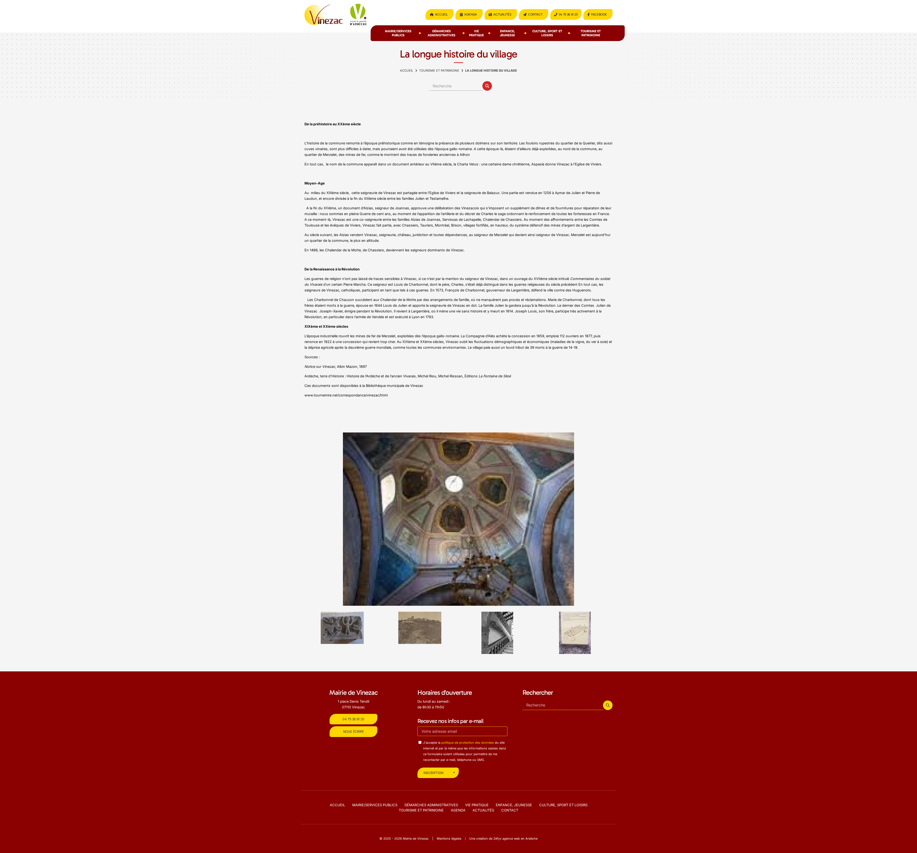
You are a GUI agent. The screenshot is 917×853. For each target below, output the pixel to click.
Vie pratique (476, 33)
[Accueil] (406, 71)
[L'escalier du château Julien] (420, 633)
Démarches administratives (441, 33)
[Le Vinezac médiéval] (497, 633)
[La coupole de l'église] (575, 627)
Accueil (441, 14)
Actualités (502, 14)
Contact (535, 14)
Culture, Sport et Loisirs (547, 33)
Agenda (470, 14)
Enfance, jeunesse (507, 33)
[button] (487, 86)
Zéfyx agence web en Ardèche (515, 838)
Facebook (599, 14)
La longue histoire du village (491, 70)
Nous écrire (353, 731)
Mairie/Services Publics (398, 33)
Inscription (433, 773)
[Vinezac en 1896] (342, 627)
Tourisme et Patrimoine (591, 33)
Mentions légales (449, 838)
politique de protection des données (467, 742)
